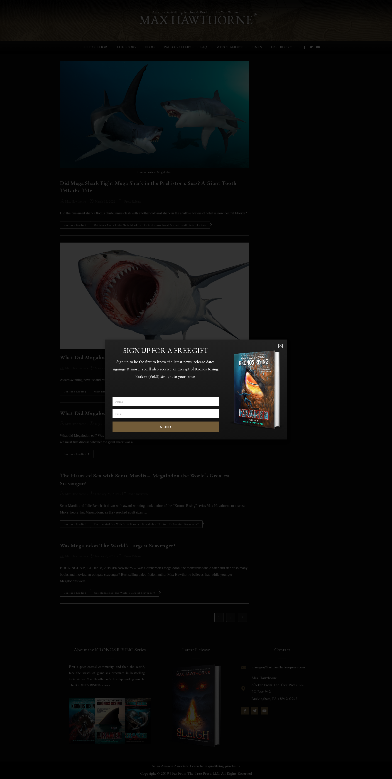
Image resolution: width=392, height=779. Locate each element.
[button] (280, 345)
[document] (196, 389)
